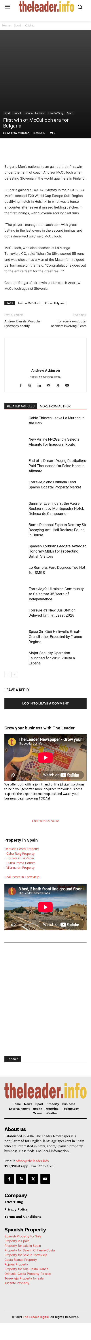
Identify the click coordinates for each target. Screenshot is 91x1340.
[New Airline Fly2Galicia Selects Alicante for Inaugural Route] (15, 444)
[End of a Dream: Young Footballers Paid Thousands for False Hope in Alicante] (15, 466)
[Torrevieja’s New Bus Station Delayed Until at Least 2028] (15, 615)
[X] (32, 147)
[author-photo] (45, 364)
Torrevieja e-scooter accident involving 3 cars (69, 323)
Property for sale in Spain (22, 1245)
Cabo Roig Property (20, 853)
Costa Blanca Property (20, 1259)
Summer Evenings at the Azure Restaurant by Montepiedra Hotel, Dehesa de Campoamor (56, 508)
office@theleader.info (32, 1161)
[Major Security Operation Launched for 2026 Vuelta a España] (15, 658)
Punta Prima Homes (20, 863)
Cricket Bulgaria (54, 303)
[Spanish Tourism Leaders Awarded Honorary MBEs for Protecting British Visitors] (15, 551)
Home (6, 25)
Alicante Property (16, 1283)
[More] (84, 147)
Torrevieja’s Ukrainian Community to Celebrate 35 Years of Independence (56, 594)
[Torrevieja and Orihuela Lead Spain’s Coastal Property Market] (15, 487)
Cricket (29, 25)
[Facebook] (22, 147)
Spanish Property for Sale (22, 1236)
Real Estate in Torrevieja (21, 877)
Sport (17, 25)
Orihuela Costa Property (21, 849)
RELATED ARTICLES (21, 406)
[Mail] (50, 385)
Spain (70, 113)
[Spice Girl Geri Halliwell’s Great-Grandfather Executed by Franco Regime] (15, 636)
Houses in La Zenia (20, 858)
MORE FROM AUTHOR (55, 406)
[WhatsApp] (43, 147)
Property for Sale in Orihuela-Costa (29, 1250)
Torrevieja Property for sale (24, 1278)
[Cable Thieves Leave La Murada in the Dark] (15, 423)
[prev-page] (7, 674)
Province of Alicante (35, 113)
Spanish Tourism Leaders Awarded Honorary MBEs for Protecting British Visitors (58, 551)
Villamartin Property (20, 867)
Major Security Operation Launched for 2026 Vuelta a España (52, 658)
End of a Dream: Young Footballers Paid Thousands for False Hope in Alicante (57, 465)
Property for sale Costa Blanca (26, 1269)
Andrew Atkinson (18, 132)
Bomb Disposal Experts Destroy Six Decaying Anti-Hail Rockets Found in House (58, 529)
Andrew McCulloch (29, 303)
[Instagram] (31, 385)
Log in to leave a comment (45, 703)
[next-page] (14, 674)
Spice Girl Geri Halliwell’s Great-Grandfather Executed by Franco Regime (55, 636)
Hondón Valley (55, 113)
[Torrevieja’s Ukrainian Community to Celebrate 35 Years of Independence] (15, 594)
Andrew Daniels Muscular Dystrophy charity (22, 323)
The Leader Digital (36, 1317)
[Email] (73, 147)
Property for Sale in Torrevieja (25, 1255)
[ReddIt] (63, 147)
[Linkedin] (53, 147)
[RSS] (21, 1179)
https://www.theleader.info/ (45, 376)
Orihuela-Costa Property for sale (27, 1273)
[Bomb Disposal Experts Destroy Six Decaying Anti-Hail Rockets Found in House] (15, 530)
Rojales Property (16, 1264)
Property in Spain (16, 1241)
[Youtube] (68, 385)
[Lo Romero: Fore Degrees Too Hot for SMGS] (15, 572)
